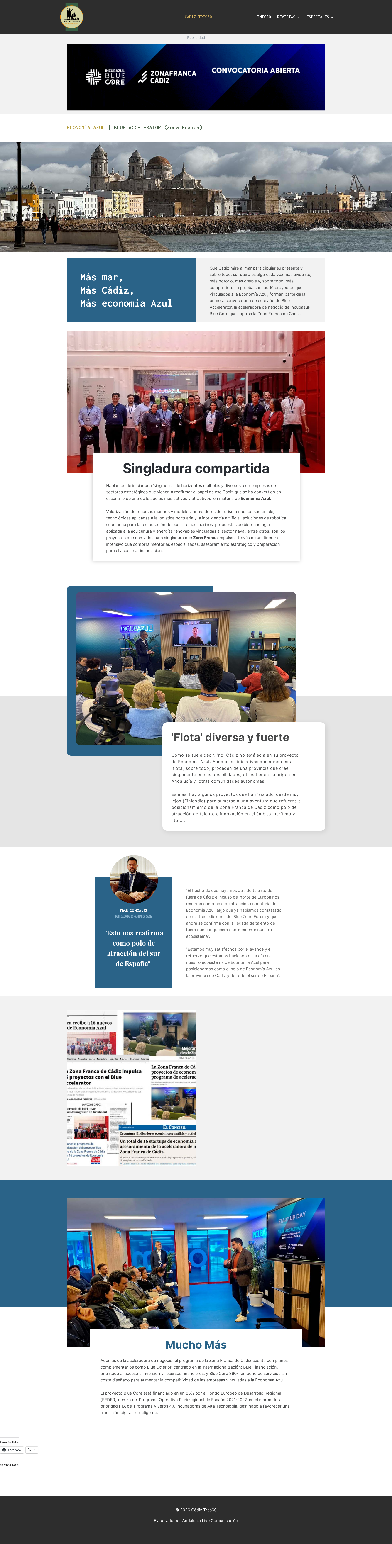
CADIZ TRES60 (198, 17)
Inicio (264, 17)
